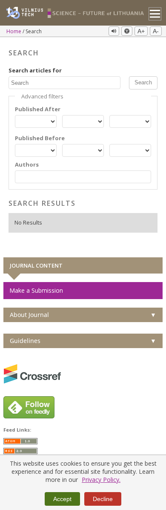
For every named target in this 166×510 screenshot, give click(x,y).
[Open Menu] (155, 14)
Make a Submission (36, 290)
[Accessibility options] (126, 31)
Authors (27, 164)
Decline (103, 499)
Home (14, 31)
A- (156, 31)
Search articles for (35, 70)
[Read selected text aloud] (114, 31)
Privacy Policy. (101, 479)
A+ (141, 31)
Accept (62, 499)
